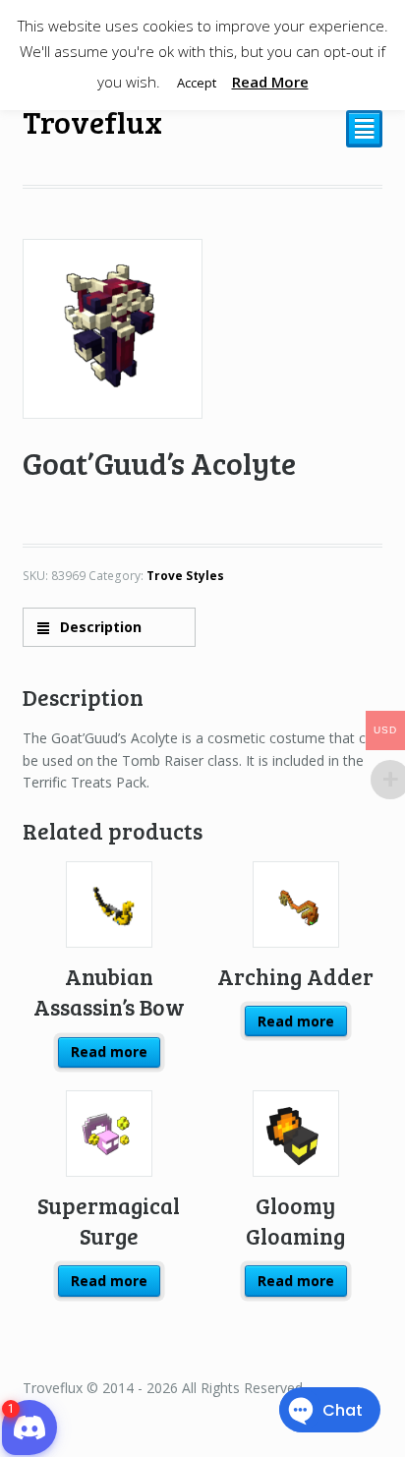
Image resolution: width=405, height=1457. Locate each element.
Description (99, 626)
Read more (109, 1051)
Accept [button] (196, 82)
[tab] (109, 627)
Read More (270, 81)
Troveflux (92, 121)
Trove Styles (185, 575)
